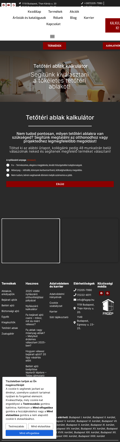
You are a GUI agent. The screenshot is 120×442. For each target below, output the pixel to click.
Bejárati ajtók (9, 299)
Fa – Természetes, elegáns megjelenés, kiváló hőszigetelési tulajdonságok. (46, 165)
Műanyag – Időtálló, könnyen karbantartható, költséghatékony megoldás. (46, 170)
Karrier (89, 18)
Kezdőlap (34, 12)
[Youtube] (8, 5)
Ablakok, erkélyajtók (8, 292)
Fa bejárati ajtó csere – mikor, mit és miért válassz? (34, 319)
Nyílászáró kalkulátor (32, 307)
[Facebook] (3, 5)
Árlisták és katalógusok (29, 18)
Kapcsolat (53, 24)
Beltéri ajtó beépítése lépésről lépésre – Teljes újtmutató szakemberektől (36, 372)
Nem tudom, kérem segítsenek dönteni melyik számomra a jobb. (42, 175)
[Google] (13, 5)
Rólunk (58, 18)
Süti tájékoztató (59, 317)
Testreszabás (16, 426)
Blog (73, 18)
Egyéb (5, 316)
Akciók (74, 12)
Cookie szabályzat (56, 304)
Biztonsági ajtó (10, 311)
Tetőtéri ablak (10, 328)
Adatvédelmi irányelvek (57, 295)
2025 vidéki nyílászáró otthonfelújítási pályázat (34, 295)
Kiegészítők (8, 322)
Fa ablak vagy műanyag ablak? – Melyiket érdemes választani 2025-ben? (36, 337)
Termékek (55, 12)
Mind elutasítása (40, 426)
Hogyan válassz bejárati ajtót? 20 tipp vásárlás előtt (36, 356)
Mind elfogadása (29, 433)
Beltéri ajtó (8, 305)
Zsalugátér (8, 333)
